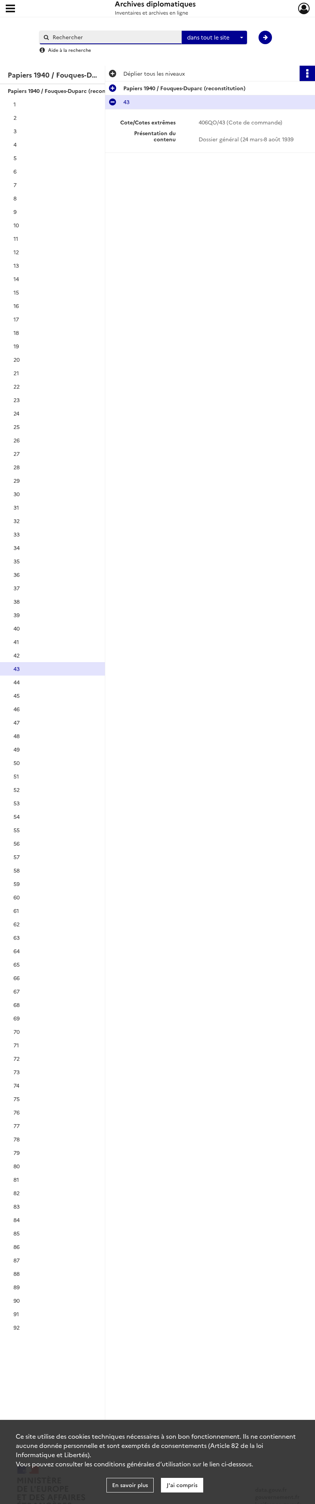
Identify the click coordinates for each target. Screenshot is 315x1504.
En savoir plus (130, 1485)
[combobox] (214, 38)
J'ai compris (182, 1485)
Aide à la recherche (69, 49)
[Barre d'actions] (307, 73)
